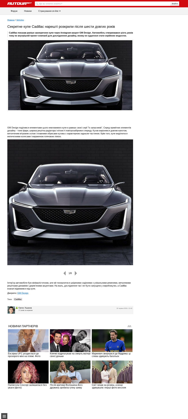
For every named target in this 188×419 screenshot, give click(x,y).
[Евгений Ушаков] (11, 310)
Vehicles (20, 20)
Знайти (175, 4)
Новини (28, 11)
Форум (14, 11)
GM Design (22, 293)
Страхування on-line (48, 11)
